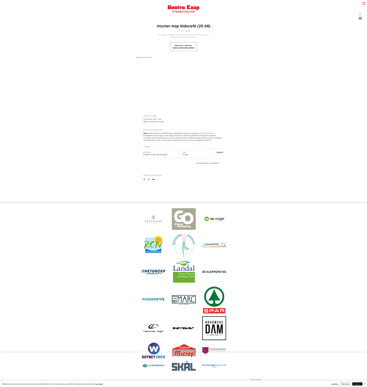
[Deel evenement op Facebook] (144, 179)
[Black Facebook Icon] (360, 14)
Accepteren (357, 384)
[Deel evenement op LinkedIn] (153, 179)
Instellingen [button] (334, 384)
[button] (363, 3)
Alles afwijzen (345, 384)
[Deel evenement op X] (149, 179)
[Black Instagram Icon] (360, 18)
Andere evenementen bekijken (183, 48)
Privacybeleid (99, 384)
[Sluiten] (365, 383)
